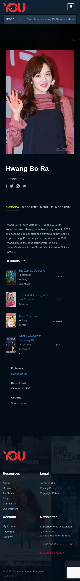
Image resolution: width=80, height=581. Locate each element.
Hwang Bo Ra (19, 373)
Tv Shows (8, 493)
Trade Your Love (29, 316)
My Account (9, 526)
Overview (12, 207)
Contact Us (9, 503)
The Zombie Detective (32, 270)
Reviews (8, 536)
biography (30, 207)
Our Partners (10, 508)
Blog (5, 498)
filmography (61, 207)
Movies (7, 488)
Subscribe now (51, 552)
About (6, 482)
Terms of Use (48, 482)
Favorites (8, 531)
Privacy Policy (48, 488)
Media (44, 207)
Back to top (10, 575)
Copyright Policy (49, 493)
